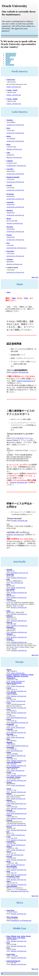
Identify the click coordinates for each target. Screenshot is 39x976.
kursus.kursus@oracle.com (19, 717)
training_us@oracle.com (14, 87)
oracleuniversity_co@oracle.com (16, 165)
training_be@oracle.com (18, 798)
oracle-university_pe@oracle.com (16, 248)
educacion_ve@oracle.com (14, 264)
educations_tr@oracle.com (18, 884)
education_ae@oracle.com (18, 941)
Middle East (10, 65)
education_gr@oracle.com (18, 712)
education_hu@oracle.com (18, 830)
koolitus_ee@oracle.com (18, 701)
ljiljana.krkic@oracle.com (18, 803)
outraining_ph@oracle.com (19, 632)
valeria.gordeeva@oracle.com (19, 745)
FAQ (26, 298)
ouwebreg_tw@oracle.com (19, 597)
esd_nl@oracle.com (16, 750)
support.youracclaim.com (25, 381)
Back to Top (35, 277)
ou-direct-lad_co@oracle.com (15, 125)
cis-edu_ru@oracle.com (18, 727)
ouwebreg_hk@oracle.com (19, 577)
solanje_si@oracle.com (17, 686)
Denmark (9, 810)
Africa (8, 63)
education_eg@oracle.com (18, 951)
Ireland (8, 719)
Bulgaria (9, 800)
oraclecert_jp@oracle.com (19, 372)
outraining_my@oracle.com (19, 625)
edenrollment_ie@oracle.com (19, 722)
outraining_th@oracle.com (19, 642)
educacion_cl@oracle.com (14, 157)
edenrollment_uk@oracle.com (19, 891)
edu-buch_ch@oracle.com (18, 780)
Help (13, 298)
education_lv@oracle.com (18, 840)
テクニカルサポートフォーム (22, 438)
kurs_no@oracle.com (17, 855)
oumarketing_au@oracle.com (19, 573)
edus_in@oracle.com (17, 582)
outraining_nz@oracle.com (19, 592)
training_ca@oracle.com (14, 95)
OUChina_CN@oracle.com (19, 614)
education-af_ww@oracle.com (21, 920)
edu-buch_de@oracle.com (18, 825)
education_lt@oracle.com (18, 732)
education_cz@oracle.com (18, 696)
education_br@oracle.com (14, 149)
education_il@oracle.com (18, 946)
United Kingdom (11, 886)
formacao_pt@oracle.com (18, 860)
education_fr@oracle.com (18, 707)
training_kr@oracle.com (18, 587)
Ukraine (9, 782)
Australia (9, 569)
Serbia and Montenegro (13, 762)
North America (11, 54)
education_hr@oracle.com (18, 691)
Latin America (11, 56)
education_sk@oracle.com (18, 869)
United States (11, 79)
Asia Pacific (10, 59)
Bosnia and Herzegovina (14, 683)
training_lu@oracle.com (18, 845)
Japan (8, 57)
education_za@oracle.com (18, 914)
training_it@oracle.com (18, 835)
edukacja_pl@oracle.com (18, 755)
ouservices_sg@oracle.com (19, 607)
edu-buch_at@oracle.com (18, 792)
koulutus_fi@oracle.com (18, 818)
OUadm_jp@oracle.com (19, 520)
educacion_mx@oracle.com (15, 223)
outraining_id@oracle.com (19, 620)
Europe (8, 61)
